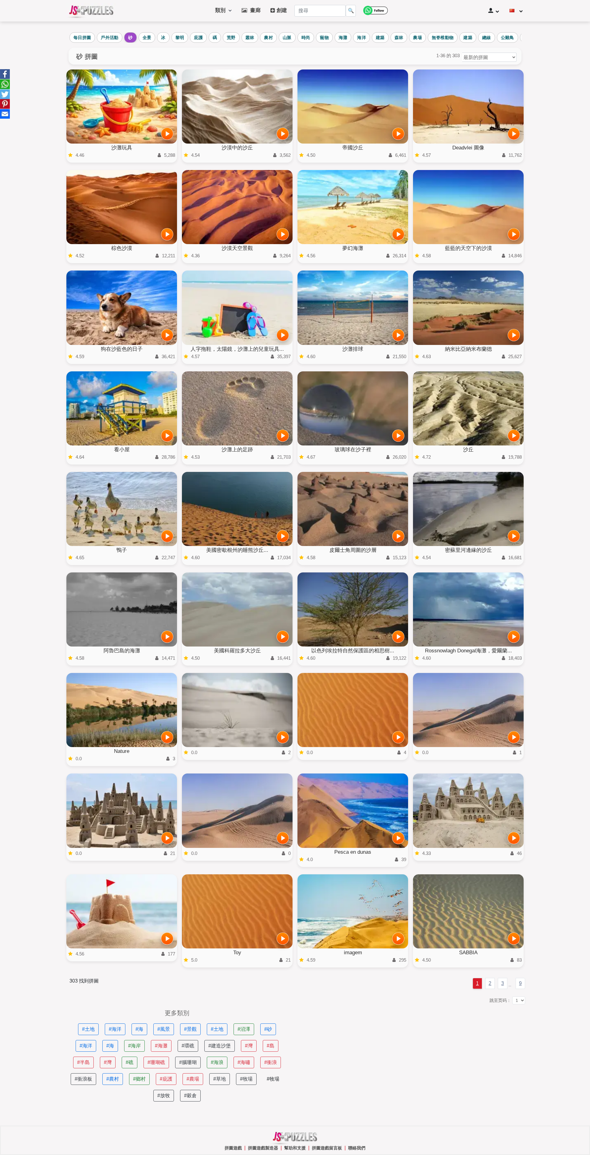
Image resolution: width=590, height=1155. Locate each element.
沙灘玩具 (121, 148)
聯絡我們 (356, 1147)
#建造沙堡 (219, 1045)
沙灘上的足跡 (237, 450)
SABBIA (468, 952)
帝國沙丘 (352, 148)
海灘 (343, 37)
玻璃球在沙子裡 (353, 450)
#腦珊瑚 (188, 1062)
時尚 (305, 37)
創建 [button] (281, 10)
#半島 (83, 1062)
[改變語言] (516, 11)
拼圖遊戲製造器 (263, 1147)
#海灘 (161, 1045)
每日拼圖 (82, 37)
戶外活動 (109, 37)
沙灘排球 (352, 349)
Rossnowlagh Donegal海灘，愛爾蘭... (468, 651)
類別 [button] (222, 10)
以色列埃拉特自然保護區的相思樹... (352, 651)
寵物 (324, 37)
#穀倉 (190, 1095)
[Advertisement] (413, 1053)
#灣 (249, 1045)
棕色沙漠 (121, 248)
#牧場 (246, 1079)
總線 (486, 37)
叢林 (250, 37)
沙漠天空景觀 (237, 248)
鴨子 (121, 550)
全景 (147, 37)
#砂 (268, 1029)
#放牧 (163, 1095)
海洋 (361, 37)
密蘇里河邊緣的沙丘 (468, 550)
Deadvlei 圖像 (468, 148)
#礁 (129, 1062)
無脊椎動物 (443, 37)
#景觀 (190, 1029)
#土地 (88, 1029)
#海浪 (217, 1062)
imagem (353, 952)
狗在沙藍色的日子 (122, 349)
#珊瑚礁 (156, 1062)
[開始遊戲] (167, 134)
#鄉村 (139, 1079)
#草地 (219, 1079)
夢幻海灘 (352, 248)
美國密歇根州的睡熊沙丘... (237, 550)
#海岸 (134, 1045)
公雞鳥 (507, 37)
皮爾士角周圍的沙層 (352, 550)
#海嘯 (244, 1062)
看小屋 (122, 450)
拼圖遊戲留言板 (327, 1147)
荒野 (231, 37)
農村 (268, 37)
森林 (399, 37)
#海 (139, 1029)
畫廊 (254, 10)
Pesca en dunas (352, 852)
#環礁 (188, 1045)
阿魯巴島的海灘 (122, 651)
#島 (270, 1045)
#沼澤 (244, 1029)
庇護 (198, 37)
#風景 (163, 1029)
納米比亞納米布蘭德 (468, 349)
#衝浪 (270, 1062)
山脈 (287, 37)
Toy (237, 952)
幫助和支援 (295, 1147)
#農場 (193, 1079)
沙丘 (468, 450)
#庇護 (166, 1079)
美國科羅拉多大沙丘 (237, 651)
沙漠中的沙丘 (237, 148)
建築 (380, 37)
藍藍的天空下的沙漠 (468, 248)
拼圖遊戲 (233, 1147)
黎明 (179, 37)
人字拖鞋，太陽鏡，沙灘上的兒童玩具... (237, 349)
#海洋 (115, 1029)
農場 (417, 37)
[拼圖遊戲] (91, 10)
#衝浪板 (83, 1079)
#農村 (112, 1079)
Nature (121, 751)
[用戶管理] (493, 11)
